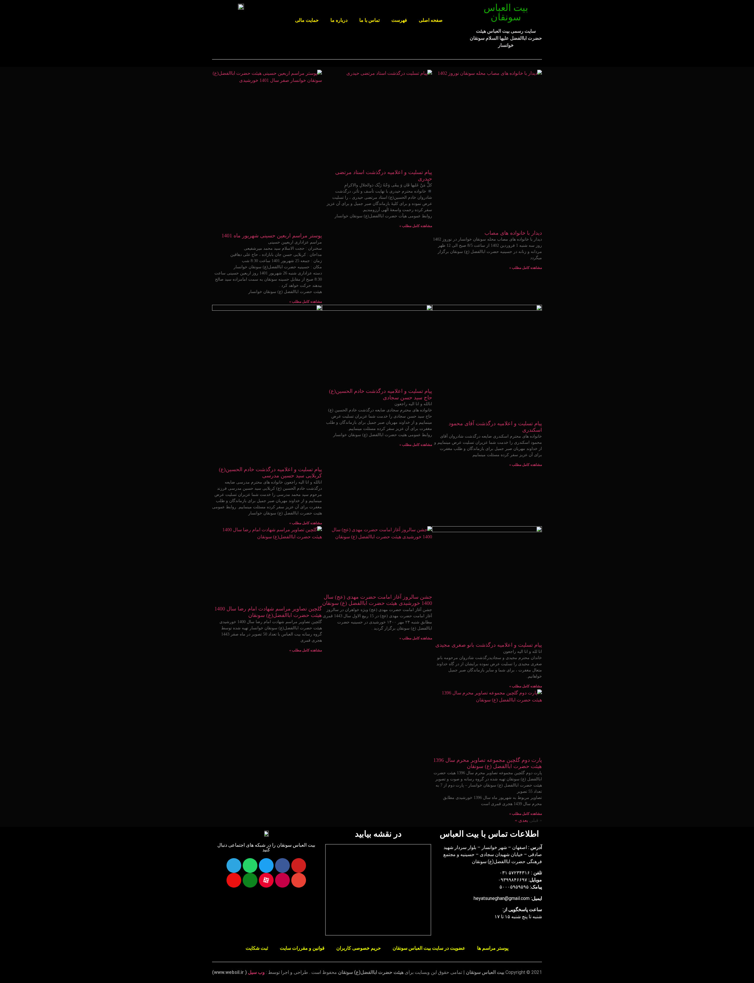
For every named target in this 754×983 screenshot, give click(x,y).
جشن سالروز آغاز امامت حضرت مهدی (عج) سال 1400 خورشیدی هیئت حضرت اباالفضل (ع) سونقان (377, 600)
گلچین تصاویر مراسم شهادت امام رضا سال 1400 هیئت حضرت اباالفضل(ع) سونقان (268, 612)
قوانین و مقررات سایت (302, 948)
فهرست (399, 20)
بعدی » (521, 820)
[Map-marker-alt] (233, 880)
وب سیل (256, 972)
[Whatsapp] (250, 865)
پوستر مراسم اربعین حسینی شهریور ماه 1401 (271, 236)
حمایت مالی (307, 20)
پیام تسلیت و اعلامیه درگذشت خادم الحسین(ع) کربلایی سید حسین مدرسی (270, 472)
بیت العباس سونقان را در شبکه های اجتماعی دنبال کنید (266, 847)
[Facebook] (282, 865)
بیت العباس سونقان (506, 12)
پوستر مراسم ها (492, 948)
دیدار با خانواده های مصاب (513, 233)
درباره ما (339, 20)
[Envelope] (298, 880)
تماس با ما (369, 20)
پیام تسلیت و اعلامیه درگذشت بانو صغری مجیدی (488, 645)
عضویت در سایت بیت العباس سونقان (429, 948)
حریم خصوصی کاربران (358, 948)
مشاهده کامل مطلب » (525, 268)
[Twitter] (266, 865)
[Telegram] (233, 865)
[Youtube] (298, 865)
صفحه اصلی (431, 20)
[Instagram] (282, 880)
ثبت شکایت (257, 948)
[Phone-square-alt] (250, 880)
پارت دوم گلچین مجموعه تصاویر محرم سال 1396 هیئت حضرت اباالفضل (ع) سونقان (487, 763)
